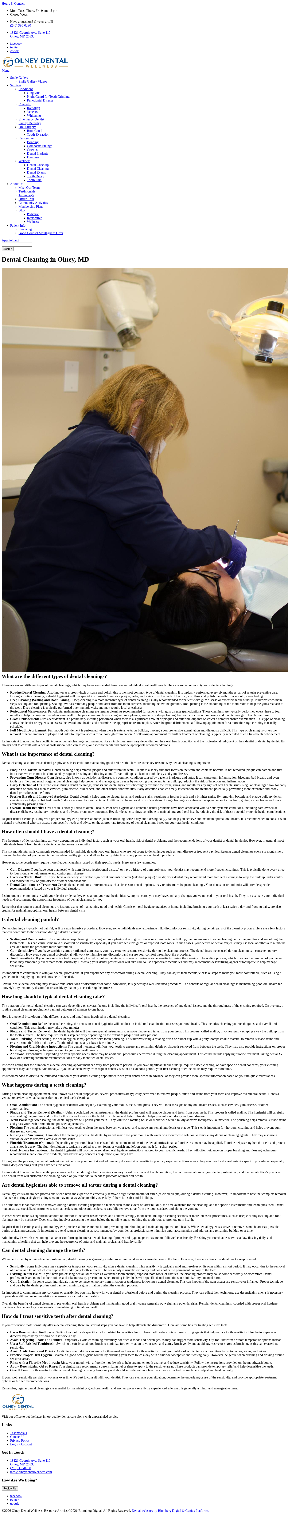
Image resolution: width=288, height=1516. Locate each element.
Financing (25, 229)
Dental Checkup (38, 165)
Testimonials (27, 191)
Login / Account (21, 1444)
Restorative (26, 138)
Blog (22, 210)
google (14, 51)
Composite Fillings (39, 146)
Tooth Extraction (38, 134)
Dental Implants (37, 153)
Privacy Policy (20, 1440)
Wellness (24, 161)
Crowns (32, 149)
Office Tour (26, 199)
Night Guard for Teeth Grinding (48, 96)
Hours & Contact (13, 3)
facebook (16, 43)
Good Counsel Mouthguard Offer (41, 233)
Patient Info (18, 225)
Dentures (33, 157)
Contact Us (17, 1436)
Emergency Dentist (31, 119)
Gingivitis (33, 93)
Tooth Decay (35, 176)
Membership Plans (31, 206)
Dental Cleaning (38, 168)
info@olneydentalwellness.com (31, 1472)
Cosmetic (25, 104)
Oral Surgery (27, 127)
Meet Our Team (29, 187)
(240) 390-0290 (20, 25)
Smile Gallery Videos (33, 81)
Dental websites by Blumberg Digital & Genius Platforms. (170, 1510)
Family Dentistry (30, 123)
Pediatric (33, 214)
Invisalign (33, 108)
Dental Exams (36, 172)
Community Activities (33, 203)
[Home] (35, 66)
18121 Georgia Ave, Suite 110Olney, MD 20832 (30, 34)
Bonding (33, 142)
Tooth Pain (34, 180)
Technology (26, 195)
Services (15, 85)
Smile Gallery (19, 77)
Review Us (9, 1488)
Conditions (26, 89)
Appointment (10, 240)
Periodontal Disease (40, 100)
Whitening (34, 115)
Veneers (32, 112)
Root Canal (34, 130)
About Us (16, 184)
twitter (14, 47)
